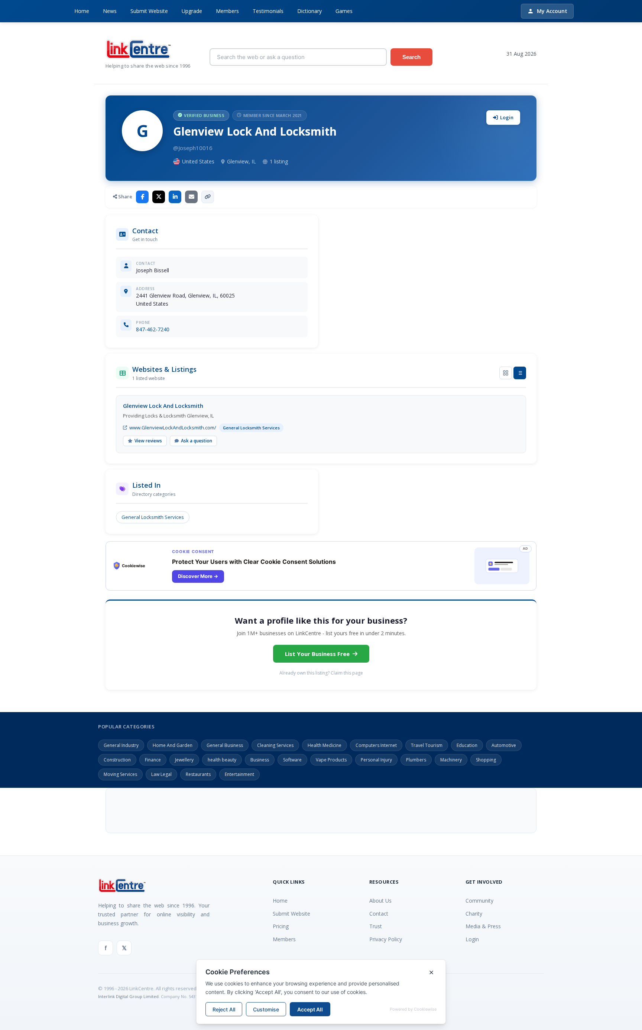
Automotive (504, 745)
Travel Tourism (426, 745)
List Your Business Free (317, 653)
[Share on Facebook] (142, 197)
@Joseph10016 (193, 148)
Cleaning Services (275, 745)
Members (227, 10)
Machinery (451, 760)
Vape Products (331, 760)
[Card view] (505, 373)
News (110, 10)
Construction (117, 760)
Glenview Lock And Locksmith (163, 405)
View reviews (148, 441)
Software (292, 760)
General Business (225, 745)
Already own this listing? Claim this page (321, 673)
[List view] (519, 373)
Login (506, 117)
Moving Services (120, 774)
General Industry (121, 745)
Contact (378, 913)
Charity (474, 913)
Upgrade (192, 10)
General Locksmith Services (152, 517)
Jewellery (184, 760)
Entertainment (239, 774)
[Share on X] (158, 197)
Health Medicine (324, 745)
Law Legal (161, 774)
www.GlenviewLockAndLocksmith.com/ (172, 427)
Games (344, 10)
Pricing (281, 926)
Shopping (486, 760)
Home (81, 10)
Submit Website (149, 10)
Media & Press (483, 926)
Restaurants (198, 774)
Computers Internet (376, 745)
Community (479, 900)
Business (259, 760)
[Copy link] (207, 197)
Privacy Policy (385, 939)
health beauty (222, 760)
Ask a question (196, 441)
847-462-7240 (152, 329)
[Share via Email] (191, 197)
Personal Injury (376, 760)
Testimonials (268, 10)
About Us (380, 900)
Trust (375, 926)
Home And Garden (172, 745)
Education (467, 745)
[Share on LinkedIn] (175, 197)
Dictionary (309, 10)
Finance (153, 760)
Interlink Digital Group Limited (128, 996)
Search (411, 57)
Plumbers (416, 760)
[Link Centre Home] (152, 49)
